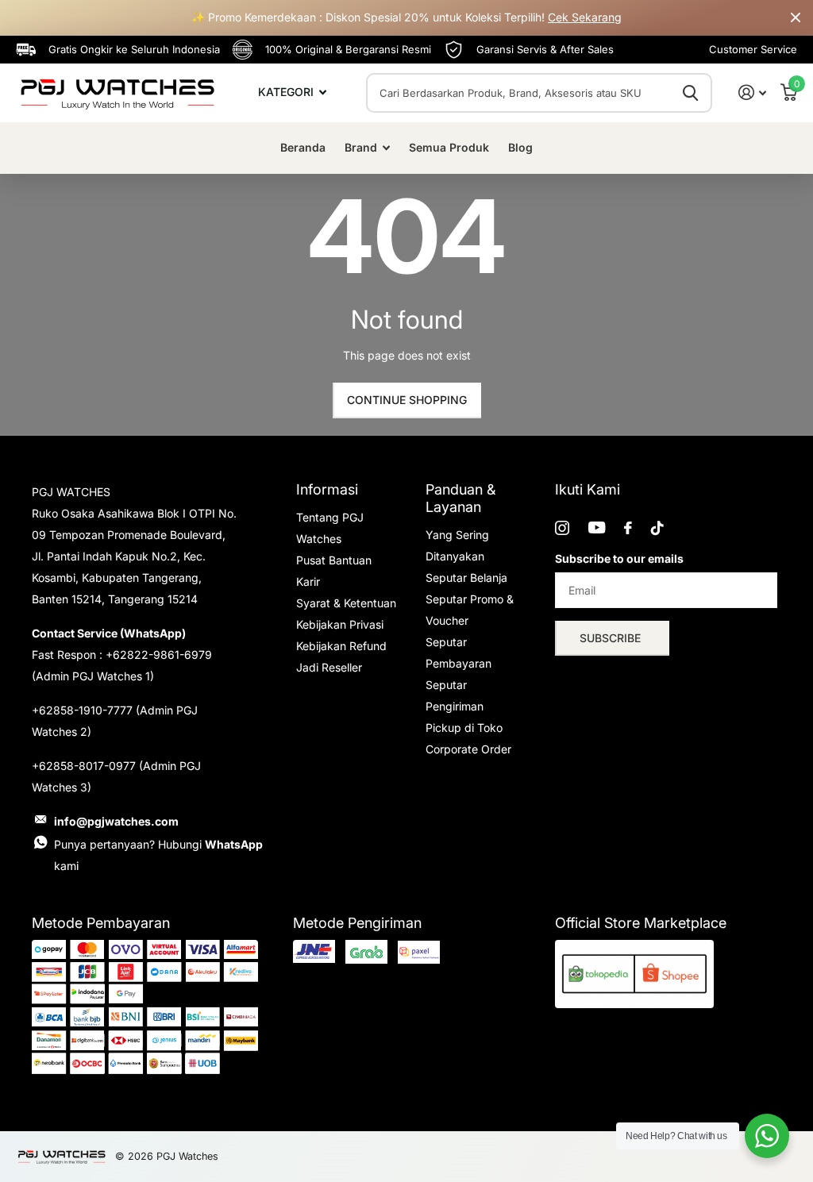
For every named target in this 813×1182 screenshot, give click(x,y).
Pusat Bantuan (334, 560)
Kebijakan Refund (341, 646)
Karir (308, 581)
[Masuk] (752, 92)
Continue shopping (407, 399)
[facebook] (628, 528)
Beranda (303, 147)
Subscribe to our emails (619, 558)
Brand (361, 147)
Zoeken (690, 93)
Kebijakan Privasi (339, 624)
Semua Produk (449, 147)
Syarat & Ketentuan (346, 603)
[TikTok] (657, 528)
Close (795, 18)
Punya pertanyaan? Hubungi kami (158, 854)
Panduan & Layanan (460, 498)
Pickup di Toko (464, 727)
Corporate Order (468, 749)
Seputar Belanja (466, 577)
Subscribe (612, 638)
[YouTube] (596, 527)
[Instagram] (562, 528)
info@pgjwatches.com (116, 821)
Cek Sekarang (585, 17)
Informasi (327, 489)
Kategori (287, 91)
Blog (520, 147)
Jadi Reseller (329, 667)
